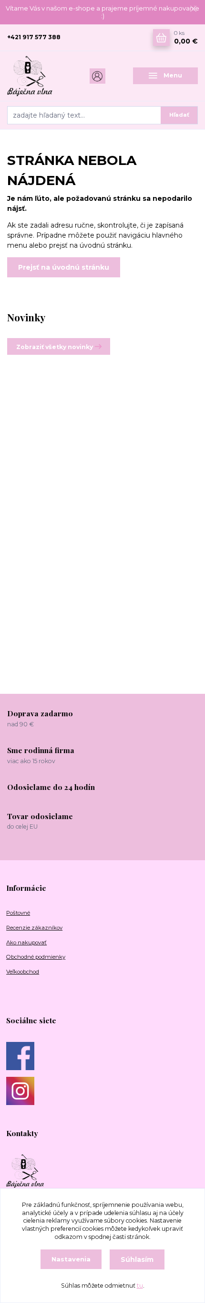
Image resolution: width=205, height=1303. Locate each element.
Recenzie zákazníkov (34, 927)
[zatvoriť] (193, 9)
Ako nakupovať (26, 942)
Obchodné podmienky (35, 956)
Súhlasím (137, 1259)
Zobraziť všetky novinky (54, 346)
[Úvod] (39, 76)
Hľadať (179, 114)
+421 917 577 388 (34, 37)
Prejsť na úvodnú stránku (63, 267)
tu (140, 1285)
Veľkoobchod (22, 971)
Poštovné (18, 912)
